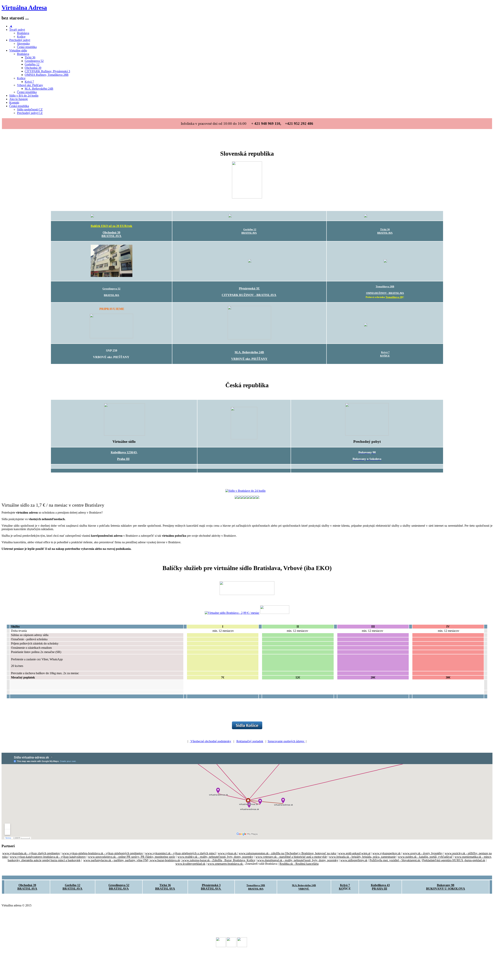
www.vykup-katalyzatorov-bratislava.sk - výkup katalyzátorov (48, 856)
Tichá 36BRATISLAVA (165, 886)
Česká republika (27, 47)
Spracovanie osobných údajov (286, 741)
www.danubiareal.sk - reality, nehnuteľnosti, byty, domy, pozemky (297, 860)
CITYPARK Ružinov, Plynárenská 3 (47, 71)
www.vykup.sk (227, 853)
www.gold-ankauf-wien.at (354, 853)
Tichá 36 (30, 57)
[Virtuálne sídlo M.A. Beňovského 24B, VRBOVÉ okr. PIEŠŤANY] (249, 338)
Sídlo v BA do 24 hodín (23, 95)
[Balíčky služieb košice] (247, 728)
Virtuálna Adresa (24, 7)
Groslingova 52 (34, 60)
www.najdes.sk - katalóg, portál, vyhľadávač (425, 856)
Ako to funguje (18, 99)
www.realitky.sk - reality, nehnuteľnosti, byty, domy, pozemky (215, 856)
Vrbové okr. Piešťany (30, 85)
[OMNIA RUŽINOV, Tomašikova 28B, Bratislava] (385, 261)
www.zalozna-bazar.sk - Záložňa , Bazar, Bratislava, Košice (218, 860)
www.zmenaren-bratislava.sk (225, 863)
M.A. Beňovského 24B (39, 88)
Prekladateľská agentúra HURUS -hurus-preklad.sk (453, 860)
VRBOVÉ (304, 888)
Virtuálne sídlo (18, 50)
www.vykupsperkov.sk (386, 853)
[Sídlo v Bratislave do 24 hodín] (245, 490)
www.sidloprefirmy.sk (353, 860)
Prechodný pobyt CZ (30, 113)
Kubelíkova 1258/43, (124, 452)
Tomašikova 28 (394, 297)
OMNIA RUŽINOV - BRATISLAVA (385, 293)
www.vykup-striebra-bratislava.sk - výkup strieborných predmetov (102, 853)
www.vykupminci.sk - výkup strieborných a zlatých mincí (180, 853)
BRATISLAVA (111, 236)
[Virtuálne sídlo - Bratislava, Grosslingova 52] (111, 276)
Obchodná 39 (33, 67)
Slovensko (23, 43)
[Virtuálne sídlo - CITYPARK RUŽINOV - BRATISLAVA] (249, 261)
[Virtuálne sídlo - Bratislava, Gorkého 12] (249, 215)
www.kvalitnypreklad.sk (190, 863)
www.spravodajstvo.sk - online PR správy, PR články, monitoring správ (131, 856)
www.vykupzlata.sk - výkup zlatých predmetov (31, 853)
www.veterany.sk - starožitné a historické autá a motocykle (291, 856)
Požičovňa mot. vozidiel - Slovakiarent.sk (395, 860)
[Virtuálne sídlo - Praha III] (124, 434)
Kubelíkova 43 (380, 885)
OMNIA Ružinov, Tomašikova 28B (47, 74)
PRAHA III (379, 888)
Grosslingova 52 (111, 288)
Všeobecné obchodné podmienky (210, 741)
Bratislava (23, 33)
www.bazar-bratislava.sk (164, 860)
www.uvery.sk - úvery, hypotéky (423, 853)
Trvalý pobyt (17, 29)
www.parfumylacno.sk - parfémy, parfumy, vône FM (115, 860)
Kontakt (14, 102)
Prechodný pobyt (19, 40)
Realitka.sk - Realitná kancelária (299, 863)
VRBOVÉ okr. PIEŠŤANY (249, 358)
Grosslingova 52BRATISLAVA (118, 886)
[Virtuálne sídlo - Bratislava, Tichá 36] (385, 215)
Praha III (123, 459)
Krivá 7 (29, 81)
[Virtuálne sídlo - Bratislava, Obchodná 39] (111, 215)
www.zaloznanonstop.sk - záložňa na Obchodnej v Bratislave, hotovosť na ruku (287, 853)
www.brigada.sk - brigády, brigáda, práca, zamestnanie (362, 856)
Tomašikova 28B (385, 286)
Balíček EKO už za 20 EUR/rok (111, 226)
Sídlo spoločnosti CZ (30, 109)
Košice (21, 36)
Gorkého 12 (32, 64)
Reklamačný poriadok (249, 741)
